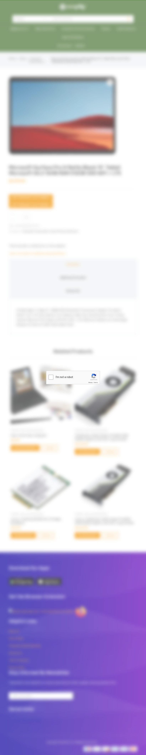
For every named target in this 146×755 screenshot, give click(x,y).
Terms (96, 382)
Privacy (90, 382)
